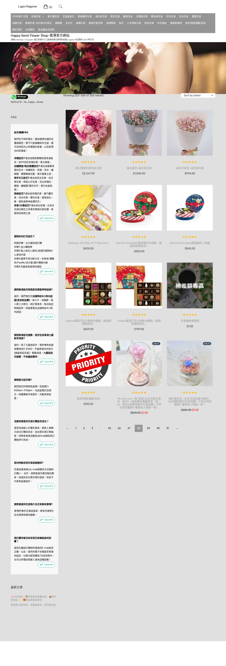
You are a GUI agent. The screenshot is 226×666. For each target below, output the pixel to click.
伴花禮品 (162, 23)
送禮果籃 (111, 23)
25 (109, 428)
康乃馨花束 (53, 16)
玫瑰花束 (36, 16)
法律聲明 (30, 29)
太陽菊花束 (142, 16)
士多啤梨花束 (134, 23)
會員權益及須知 (46, 29)
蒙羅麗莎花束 (85, 16)
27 (129, 428)
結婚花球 (80, 23)
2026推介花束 (20, 16)
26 (119, 428)
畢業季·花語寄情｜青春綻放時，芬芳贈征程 (33, 605)
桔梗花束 (17, 23)
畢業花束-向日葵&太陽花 (38, 23)
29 (148, 428)
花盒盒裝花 (68, 16)
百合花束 (183, 16)
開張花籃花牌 (96, 23)
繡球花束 (128, 16)
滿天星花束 (101, 16)
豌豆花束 (115, 16)
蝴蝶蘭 (58, 23)
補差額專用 (176, 23)
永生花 (69, 23)
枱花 (121, 23)
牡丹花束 (171, 16)
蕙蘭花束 (196, 16)
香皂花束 (149, 23)
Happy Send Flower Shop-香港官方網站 (40, 36)
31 (167, 428)
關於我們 (17, 29)
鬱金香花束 (157, 16)
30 (158, 428)
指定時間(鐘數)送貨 (195, 23)
